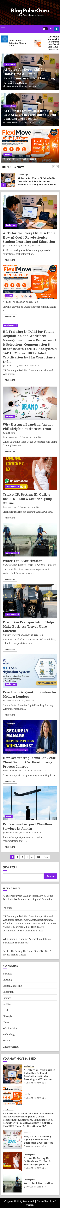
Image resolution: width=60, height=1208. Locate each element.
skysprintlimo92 (12, 635)
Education (8, 991)
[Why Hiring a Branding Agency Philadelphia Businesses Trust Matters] (30, 403)
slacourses (10, 366)
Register (56, 29)
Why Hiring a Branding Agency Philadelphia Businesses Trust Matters (28, 428)
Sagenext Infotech (14, 771)
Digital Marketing (12, 985)
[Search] (51, 28)
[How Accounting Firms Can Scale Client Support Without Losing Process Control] (30, 737)
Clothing (7, 979)
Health (7, 154)
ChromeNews (43, 1201)
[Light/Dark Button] (45, 28)
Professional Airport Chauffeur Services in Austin (28, 826)
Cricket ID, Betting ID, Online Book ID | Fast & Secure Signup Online (27, 498)
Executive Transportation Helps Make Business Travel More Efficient (29, 626)
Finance (7, 997)
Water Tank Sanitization (22, 561)
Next (46, 857)
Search (10, 867)
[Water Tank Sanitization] (30, 539)
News (6, 1022)
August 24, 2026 (29, 86)
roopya (8, 701)
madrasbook (10, 507)
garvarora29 (12, 86)
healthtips (11, 159)
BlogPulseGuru (30, 10)
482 (38, 857)
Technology (10, 64)
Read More (10, 260)
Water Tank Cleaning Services (19, 565)
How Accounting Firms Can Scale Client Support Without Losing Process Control (29, 762)
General (7, 1004)
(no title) (7, 907)
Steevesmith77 (11, 437)
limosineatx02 (11, 833)
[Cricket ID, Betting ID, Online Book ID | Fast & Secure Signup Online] (30, 473)
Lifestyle (7, 1016)
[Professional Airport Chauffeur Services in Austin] (30, 803)
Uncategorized (10, 325)
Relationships (10, 1028)
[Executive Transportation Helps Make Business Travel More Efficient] (30, 601)
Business (10, 416)
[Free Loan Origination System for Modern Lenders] (30, 671)
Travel (8, 816)
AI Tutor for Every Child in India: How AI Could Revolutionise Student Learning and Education (29, 75)
